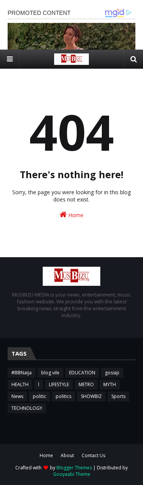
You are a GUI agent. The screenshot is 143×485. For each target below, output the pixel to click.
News (17, 396)
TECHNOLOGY (26, 408)
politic (39, 396)
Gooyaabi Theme (71, 474)
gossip (112, 372)
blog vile (50, 372)
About (67, 455)
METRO (86, 384)
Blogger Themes (74, 467)
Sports (118, 396)
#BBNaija (21, 372)
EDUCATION (82, 372)
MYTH (109, 384)
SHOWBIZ (91, 396)
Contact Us (93, 455)
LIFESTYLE (59, 384)
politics (63, 396)
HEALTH (20, 384)
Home (75, 215)
